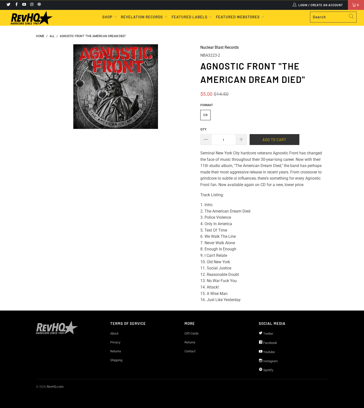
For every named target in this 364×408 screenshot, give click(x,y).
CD (205, 115)
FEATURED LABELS (190, 17)
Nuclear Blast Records (219, 47)
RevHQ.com (55, 386)
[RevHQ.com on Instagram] (31, 5)
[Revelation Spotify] (38, 5)
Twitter (267, 334)
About (114, 333)
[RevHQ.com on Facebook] (16, 5)
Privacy (115, 342)
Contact (189, 351)
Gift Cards (191, 333)
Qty (203, 129)
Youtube (268, 352)
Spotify (267, 370)
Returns (115, 351)
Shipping (116, 360)
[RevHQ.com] (31, 18)
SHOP (107, 17)
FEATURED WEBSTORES (238, 17)
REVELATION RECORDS (142, 17)
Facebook (269, 343)
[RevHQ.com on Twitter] (8, 5)
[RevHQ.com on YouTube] (24, 5)
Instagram (270, 361)
